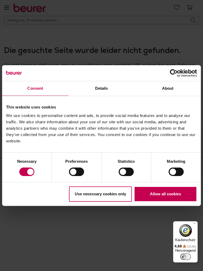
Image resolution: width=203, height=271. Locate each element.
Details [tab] (101, 88)
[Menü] (194, 224)
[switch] (76, 172)
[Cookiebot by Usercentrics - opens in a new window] (174, 73)
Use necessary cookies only (100, 194)
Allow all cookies (165, 194)
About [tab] (168, 88)
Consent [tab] (35, 88)
